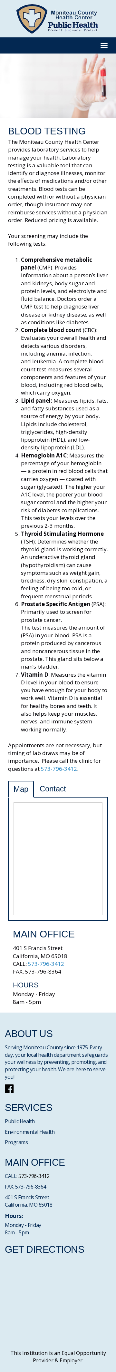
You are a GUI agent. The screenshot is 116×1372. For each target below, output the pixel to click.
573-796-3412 (59, 768)
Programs (16, 1142)
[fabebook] (9, 1090)
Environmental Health (29, 1131)
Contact (53, 788)
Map (21, 789)
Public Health (20, 1121)
